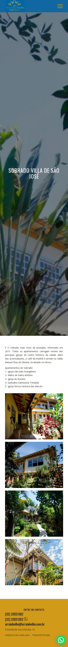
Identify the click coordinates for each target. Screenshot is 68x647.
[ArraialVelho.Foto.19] (35, 563)
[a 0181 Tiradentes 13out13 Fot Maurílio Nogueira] (35, 466)
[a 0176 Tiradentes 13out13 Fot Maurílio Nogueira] (35, 515)
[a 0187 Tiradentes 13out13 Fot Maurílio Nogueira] (35, 417)
